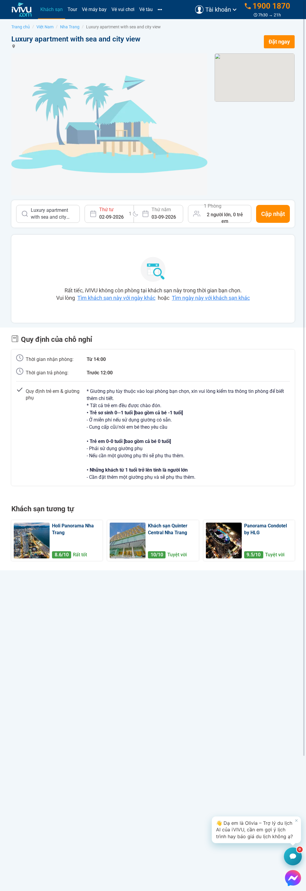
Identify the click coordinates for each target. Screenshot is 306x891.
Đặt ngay (279, 41)
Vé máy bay (94, 9)
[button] (256, 829)
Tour (72, 9)
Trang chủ (20, 26)
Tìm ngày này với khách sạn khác (211, 298)
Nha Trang (69, 26)
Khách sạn (51, 9)
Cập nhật (273, 213)
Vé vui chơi (122, 9)
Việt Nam (44, 26)
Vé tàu (146, 9)
